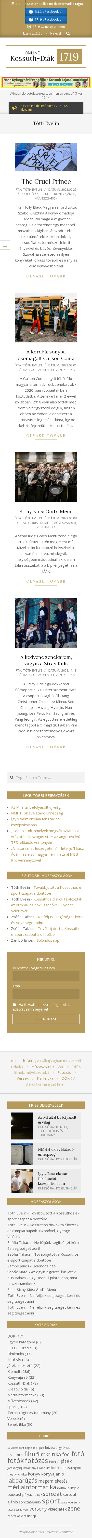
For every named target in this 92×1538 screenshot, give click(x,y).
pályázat (29, 1494)
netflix (61, 1488)
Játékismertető (20, 1365)
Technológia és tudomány (50, 1133)
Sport (12, 1406)
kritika (22, 1474)
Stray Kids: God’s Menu (46, 511)
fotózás (36, 1460)
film (29, 1454)
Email (17, 986)
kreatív (12, 1474)
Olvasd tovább (46, 276)
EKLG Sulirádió (19, 1347)
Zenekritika (65, 369)
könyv (34, 1474)
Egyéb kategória (21, 1341)
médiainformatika (31, 1487)
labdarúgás (22, 1480)
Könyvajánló (64, 194)
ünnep (31, 1516)
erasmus (15, 1454)
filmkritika (48, 1454)
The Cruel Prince (46, 181)
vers (25, 1509)
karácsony (29, 1468)
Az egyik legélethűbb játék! (53, 1271)
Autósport (17, 1448)
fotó (77, 1453)
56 (8, 1448)
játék (66, 1461)
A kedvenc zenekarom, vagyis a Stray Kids (46, 660)
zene (74, 1508)
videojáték (57, 1509)
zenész (11, 1516)
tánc (19, 1509)
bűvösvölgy (53, 1448)
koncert (56, 1468)
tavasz (11, 1509)
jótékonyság (14, 1468)
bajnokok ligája (34, 1448)
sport (51, 1501)
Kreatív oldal (17, 1389)
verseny (38, 1508)
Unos (41, 1532)
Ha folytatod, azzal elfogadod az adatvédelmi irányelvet (41, 1007)
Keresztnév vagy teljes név (34, 968)
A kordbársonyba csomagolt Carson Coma (46, 355)
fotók (15, 1460)
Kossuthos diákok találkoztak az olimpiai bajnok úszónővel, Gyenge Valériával (46, 905)
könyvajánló (52, 1474)
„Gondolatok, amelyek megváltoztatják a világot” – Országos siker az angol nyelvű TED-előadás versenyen (45, 836)
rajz (39, 1495)
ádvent (21, 1516)
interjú (54, 1461)
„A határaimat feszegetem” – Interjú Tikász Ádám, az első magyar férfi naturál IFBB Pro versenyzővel (47, 854)
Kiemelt (47, 194)
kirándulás (43, 1468)
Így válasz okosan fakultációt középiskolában (53, 1178)
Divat (66, 1448)
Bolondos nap (47, 940)
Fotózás (14, 1359)
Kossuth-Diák (66, 1159)
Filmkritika (15, 1353)
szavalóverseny (70, 1502)
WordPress (66, 1532)
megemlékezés (52, 1481)
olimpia (73, 1487)
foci (66, 1454)
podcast (14, 1494)
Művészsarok (46, 198)
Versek (13, 1418)
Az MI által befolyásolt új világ (36, 807)
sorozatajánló (30, 1502)
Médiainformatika (21, 1394)
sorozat (52, 1493)
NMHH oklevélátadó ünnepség (37, 813)
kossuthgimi (72, 1467)
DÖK (11, 1336)
